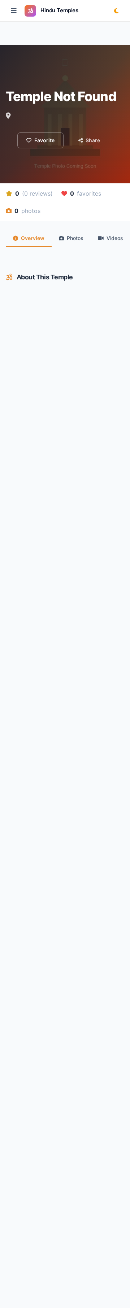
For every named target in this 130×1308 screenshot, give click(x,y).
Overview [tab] (32, 238)
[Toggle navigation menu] (14, 11)
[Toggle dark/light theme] (116, 11)
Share (93, 140)
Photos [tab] (75, 238)
